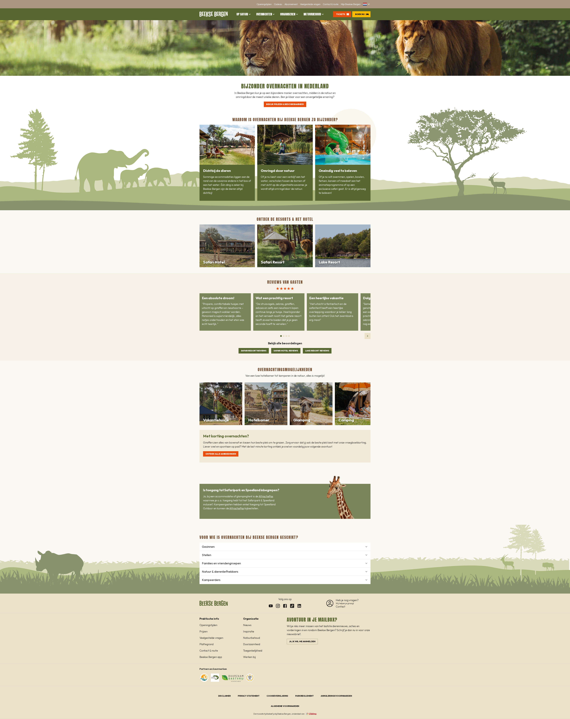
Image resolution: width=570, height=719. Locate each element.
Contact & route (330, 4)
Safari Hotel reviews (286, 350)
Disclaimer (224, 696)
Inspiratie (248, 631)
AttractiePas (266, 496)
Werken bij (249, 657)
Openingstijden (264, 4)
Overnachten (264, 14)
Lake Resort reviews (317, 350)
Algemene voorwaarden (285, 706)
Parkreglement (304, 696)
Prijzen (204, 631)
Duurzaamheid (251, 644)
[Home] (214, 14)
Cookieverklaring (277, 696)
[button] (366, 4)
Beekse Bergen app (211, 657)
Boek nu (360, 14)
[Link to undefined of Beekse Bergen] (270, 605)
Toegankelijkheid (252, 650)
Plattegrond (206, 644)
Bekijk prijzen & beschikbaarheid (285, 104)
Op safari (242, 14)
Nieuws (247, 625)
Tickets (340, 14)
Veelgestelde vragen (310, 4)
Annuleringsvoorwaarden (336, 696)
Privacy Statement (248, 696)
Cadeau (278, 4)
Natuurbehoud (312, 14)
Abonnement (291, 4)
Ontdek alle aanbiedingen (220, 454)
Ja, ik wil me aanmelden (302, 641)
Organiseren (287, 14)
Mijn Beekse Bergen (351, 4)
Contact (340, 606)
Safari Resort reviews (253, 350)
